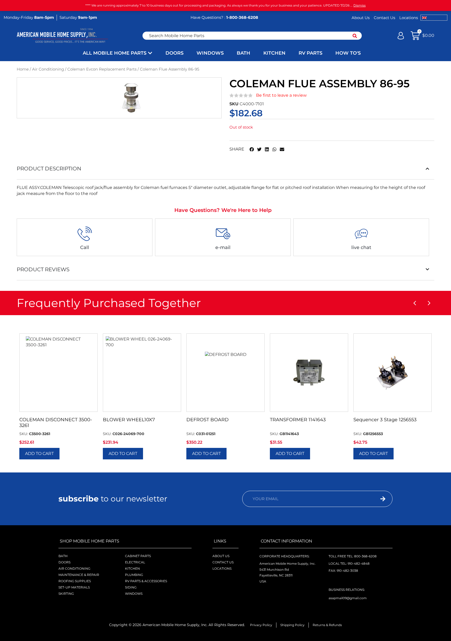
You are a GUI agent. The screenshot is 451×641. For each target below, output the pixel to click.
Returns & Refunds (327, 625)
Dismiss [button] (359, 5)
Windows (134, 594)
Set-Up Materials (74, 587)
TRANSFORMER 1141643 (298, 420)
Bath (63, 556)
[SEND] (373, 499)
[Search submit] (355, 36)
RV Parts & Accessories (146, 581)
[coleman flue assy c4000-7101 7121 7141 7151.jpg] (131, 98)
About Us (361, 17)
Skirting (66, 594)
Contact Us (384, 17)
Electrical (135, 562)
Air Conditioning (48, 69)
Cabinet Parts (138, 556)
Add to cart (39, 453)
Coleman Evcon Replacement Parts (102, 69)
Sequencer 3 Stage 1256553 (385, 420)
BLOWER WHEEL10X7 (129, 420)
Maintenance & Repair (78, 575)
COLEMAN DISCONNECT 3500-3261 (55, 422)
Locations (408, 17)
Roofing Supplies (74, 581)
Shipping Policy (292, 625)
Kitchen (132, 568)
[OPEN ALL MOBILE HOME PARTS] (150, 53)
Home (23, 69)
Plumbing (134, 575)
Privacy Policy (261, 625)
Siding (131, 587)
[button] (252, 149)
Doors (64, 562)
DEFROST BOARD (207, 420)
